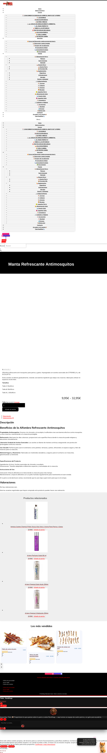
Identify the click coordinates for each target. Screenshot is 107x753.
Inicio (39, 9)
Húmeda (42, 62)
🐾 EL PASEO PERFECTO (41, 26)
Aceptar (11, 746)
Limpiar (17, 402)
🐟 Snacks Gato (41, 96)
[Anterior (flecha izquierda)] (0, 752)
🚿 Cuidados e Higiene (41, 102)
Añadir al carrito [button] (39, 530)
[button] (38, 119)
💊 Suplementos (41, 71)
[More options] (1, 703)
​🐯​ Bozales (41, 90)
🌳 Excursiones (41, 51)
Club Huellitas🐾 (40, 116)
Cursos (40, 12)
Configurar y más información (45, 744)
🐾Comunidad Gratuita (41, 50)
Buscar (2, 246)
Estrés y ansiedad (42, 79)
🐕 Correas (41, 83)
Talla (4, 402)
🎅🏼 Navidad (41, 106)
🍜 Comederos (41, 100)
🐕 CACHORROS (41, 17)
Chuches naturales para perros (62, 677)
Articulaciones (42, 75)
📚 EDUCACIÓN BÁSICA (41, 19)
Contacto (40, 112)
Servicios (40, 38)
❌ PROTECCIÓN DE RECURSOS (41, 30)
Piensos (42, 58)
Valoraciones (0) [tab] (8, 418)
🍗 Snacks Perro (41, 65)
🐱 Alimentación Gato (41, 94)
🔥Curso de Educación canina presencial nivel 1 (41, 41)
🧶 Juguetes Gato (41, 98)
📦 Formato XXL (42, 69)
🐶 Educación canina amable (41, 43)
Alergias (42, 77)
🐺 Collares (41, 85)
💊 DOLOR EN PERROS (41, 32)
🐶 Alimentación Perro (41, 56)
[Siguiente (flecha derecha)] (2, 752)
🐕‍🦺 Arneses (41, 87)
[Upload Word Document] (2, 728)
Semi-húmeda (43, 61)
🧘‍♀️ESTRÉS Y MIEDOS (41, 22)
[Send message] (22, 726)
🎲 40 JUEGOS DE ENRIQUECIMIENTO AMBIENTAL (41, 24)
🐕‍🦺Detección (41, 110)
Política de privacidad (8, 680)
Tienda (40, 53)
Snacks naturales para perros (45, 677)
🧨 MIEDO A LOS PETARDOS (41, 28)
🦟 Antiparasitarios (41, 81)
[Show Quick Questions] (4, 719)
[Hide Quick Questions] (1, 719)
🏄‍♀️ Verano (41, 109)
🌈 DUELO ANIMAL (41, 34)
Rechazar (4, 746)
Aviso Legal (6, 682)
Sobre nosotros (40, 10)
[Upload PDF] (0, 728)
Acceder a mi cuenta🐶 (40, 114)
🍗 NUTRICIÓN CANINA (41, 36)
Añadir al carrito (10, 409)
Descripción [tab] (7, 416)
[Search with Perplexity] (4, 728)
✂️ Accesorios (41, 104)
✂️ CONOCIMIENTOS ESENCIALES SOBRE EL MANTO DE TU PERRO (41, 15)
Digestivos (43, 73)
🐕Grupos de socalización (41, 45)
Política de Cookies (8, 684)
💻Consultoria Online (41, 47)
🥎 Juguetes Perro (41, 92)
